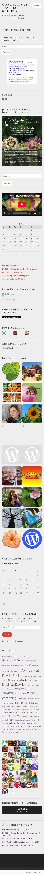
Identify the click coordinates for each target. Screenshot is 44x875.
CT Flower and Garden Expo (20, 680)
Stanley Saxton (36, 726)
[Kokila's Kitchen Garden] (12, 393)
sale (11, 723)
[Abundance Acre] (12, 455)
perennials (7, 716)
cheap (7, 671)
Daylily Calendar (29, 685)
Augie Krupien (29, 661)
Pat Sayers (29, 712)
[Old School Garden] (32, 372)
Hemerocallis (23, 702)
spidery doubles (12, 726)
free (24, 693)
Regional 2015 (19, 720)
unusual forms (17, 732)
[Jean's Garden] (12, 476)
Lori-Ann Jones (20, 709)
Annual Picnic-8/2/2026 (12, 272)
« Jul (21, 255)
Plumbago (30, 716)
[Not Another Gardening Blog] (32, 497)
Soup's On (35, 723)
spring (21, 726)
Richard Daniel (29, 720)
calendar (22, 665)
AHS (4, 656)
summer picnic (18, 729)
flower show (18, 693)
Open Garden (8, 712)
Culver (35, 680)
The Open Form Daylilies (30, 729)
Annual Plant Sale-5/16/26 (13, 279)
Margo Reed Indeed (30, 709)
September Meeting (10, 266)
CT (25, 676)
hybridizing (22, 706)
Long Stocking (11, 709)
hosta (15, 706)
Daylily (20, 685)
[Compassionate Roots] (12, 372)
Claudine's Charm (15, 671)
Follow (7, 634)
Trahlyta (10, 732)
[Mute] (35, 213)
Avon (35, 661)
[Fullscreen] (39, 213)
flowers (7, 693)
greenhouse (28, 698)
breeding (10, 665)
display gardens (19, 689)
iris (28, 706)
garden (30, 693)
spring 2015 (27, 726)
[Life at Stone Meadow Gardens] (32, 455)
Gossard (20, 698)
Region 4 (11, 720)
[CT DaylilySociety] (3, 297)
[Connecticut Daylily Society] (12, 539)
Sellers (24, 723)
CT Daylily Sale (30, 676)
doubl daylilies (29, 689)
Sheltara (29, 723)
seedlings (17, 723)
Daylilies (8, 684)
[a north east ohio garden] (12, 518)
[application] (22, 204)
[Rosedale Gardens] (32, 518)
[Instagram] (6, 99)
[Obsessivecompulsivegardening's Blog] (12, 497)
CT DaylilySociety (8, 294)
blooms (4, 665)
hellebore (12, 703)
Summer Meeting (8, 729)
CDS (28, 665)
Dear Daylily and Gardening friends (16, 276)
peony (35, 712)
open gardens (19, 712)
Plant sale (24, 716)
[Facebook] (3, 99)
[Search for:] (22, 46)
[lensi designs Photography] (12, 434)
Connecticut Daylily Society (15, 7)
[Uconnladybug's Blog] (32, 414)
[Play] (5, 213)
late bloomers (33, 706)
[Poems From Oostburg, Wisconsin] (32, 434)
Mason (38, 709)
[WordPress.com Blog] (32, 539)
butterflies (16, 665)
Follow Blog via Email (20, 613)
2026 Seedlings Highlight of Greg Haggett (20, 269)
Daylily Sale (10, 689)
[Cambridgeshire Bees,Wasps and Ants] (32, 393)
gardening (9, 698)
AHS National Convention (13, 657)
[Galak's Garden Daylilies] (32, 476)
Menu (36, 5)
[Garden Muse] (12, 414)
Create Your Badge (8, 299)
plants (17, 716)
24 (4, 246)
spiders (5, 726)
